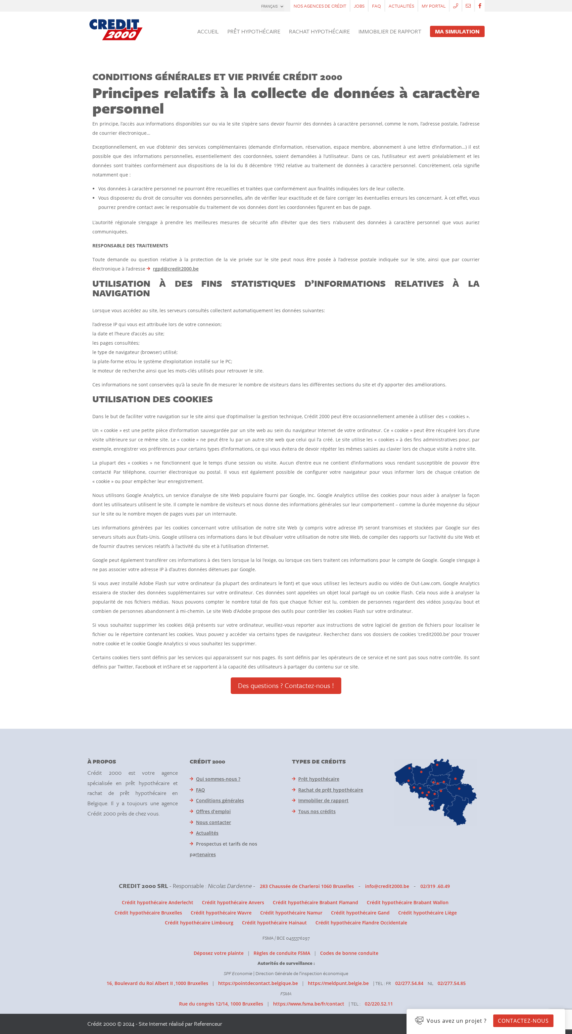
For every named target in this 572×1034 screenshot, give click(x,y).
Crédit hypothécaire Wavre (221, 913)
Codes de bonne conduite (349, 953)
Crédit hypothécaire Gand (360, 913)
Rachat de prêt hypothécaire (330, 790)
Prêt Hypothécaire (253, 32)
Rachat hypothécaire (319, 32)
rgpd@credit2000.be (176, 269)
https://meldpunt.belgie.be (338, 983)
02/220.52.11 (379, 1004)
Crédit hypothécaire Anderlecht (157, 902)
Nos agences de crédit (320, 5)
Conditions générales (220, 800)
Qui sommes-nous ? (218, 779)
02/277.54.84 (409, 983)
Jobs (359, 5)
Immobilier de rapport (389, 32)
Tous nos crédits (317, 811)
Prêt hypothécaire (318, 779)
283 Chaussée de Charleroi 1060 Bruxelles (307, 886)
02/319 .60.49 (435, 886)
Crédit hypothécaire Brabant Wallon (408, 902)
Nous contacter (213, 822)
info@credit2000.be (387, 886)
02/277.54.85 (452, 983)
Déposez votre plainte (219, 953)
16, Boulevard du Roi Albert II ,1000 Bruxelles (157, 983)
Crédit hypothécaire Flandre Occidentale (361, 922)
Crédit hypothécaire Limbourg (199, 922)
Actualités (401, 5)
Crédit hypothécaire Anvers (233, 902)
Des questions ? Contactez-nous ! (286, 685)
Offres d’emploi (213, 811)
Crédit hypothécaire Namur (291, 913)
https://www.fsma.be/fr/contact (308, 1004)
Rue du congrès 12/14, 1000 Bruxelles (221, 1004)
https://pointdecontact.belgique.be (258, 983)
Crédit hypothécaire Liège (427, 913)
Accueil (208, 32)
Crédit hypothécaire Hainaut (274, 922)
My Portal (434, 5)
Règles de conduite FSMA (282, 953)
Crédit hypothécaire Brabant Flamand (315, 902)
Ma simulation (457, 31)
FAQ (376, 5)
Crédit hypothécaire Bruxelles (148, 913)
